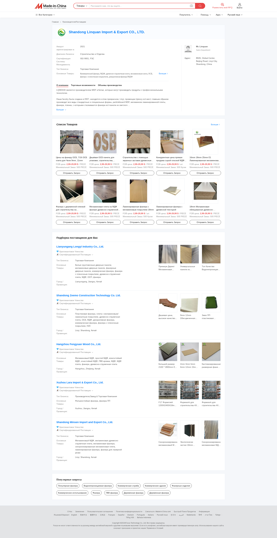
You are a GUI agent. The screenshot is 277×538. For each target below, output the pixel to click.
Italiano (151, 515)
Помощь (205, 15)
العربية (181, 515)
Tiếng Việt (130, 517)
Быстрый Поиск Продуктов (185, 511)
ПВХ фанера (112, 493)
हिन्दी (200, 515)
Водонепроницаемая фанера (98, 486)
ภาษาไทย (208, 515)
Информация (204, 511)
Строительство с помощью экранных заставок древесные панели (137, 160)
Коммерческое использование (72, 493)
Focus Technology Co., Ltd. (136, 523)
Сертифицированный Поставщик (76, 254)
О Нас (69, 511)
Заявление (79, 511)
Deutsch (130, 515)
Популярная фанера (68, 486)
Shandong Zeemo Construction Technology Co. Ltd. (88, 295)
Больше (162, 73)
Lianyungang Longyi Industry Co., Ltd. (80, 246)
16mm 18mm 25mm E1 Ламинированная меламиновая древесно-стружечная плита (205, 160)
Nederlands (191, 515)
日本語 (102, 515)
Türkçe (217, 515)
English (74, 515)
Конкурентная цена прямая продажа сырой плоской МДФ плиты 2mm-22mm (170, 160)
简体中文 (83, 515)
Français (111, 515)
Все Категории (45, 15)
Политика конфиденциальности (129, 511)
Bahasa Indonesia (144, 517)
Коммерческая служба (128, 486)
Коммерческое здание (155, 486)
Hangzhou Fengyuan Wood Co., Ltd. (78, 344)
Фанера (96, 493)
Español (121, 515)
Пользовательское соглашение (100, 511)
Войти (239, 7)
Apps (218, 15)
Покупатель (184, 15)
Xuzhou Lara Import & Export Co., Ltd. (79, 382)
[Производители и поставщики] (50, 6)
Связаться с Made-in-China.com (158, 511)
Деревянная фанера (133, 493)
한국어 (173, 515)
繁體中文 (93, 515)
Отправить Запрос (71, 173)
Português (141, 515)
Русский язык (162, 515)
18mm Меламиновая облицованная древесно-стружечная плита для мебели (204, 209)
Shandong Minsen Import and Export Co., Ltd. (84, 422)
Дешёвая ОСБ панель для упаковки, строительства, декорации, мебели (101, 160)
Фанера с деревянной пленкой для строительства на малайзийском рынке (70, 209)
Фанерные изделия (181, 486)
